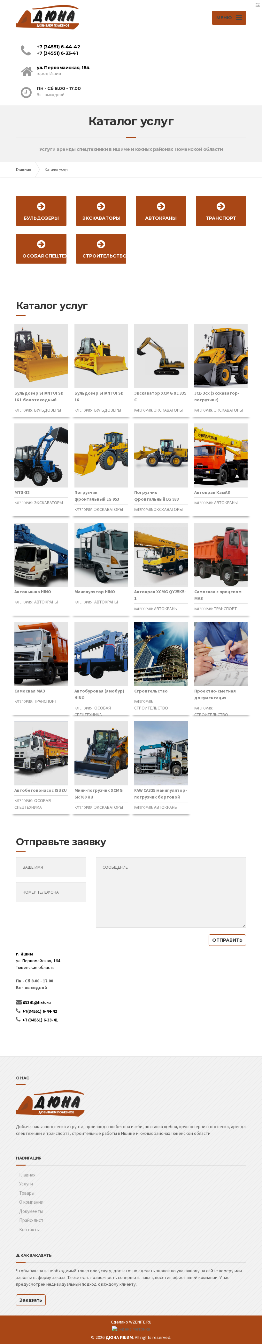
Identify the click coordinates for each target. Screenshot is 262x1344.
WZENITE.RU (140, 1322)
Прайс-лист (31, 1220)
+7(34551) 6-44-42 (39, 1011)
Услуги (26, 1184)
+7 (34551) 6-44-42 (58, 47)
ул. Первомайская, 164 (63, 67)
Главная (23, 169)
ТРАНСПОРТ (221, 218)
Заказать (30, 1300)
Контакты (29, 1229)
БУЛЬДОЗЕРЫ (41, 218)
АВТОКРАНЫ (161, 218)
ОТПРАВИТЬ (227, 940)
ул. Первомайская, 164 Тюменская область (38, 960)
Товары (27, 1193)
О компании (31, 1202)
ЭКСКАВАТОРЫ (101, 218)
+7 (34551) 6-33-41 (57, 53)
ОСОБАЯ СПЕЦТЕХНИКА (44, 256)
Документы (31, 1211)
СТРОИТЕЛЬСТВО (104, 256)
